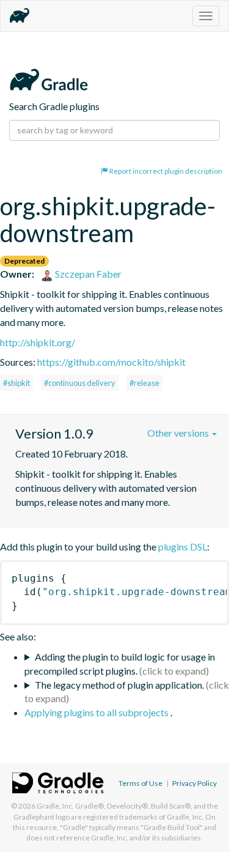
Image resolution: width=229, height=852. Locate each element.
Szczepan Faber (87, 274)
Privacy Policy (194, 783)
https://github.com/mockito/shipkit (111, 362)
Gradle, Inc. (55, 805)
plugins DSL (182, 546)
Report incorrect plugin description (165, 171)
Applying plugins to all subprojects (97, 712)
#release (144, 383)
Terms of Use (140, 783)
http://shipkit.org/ (37, 342)
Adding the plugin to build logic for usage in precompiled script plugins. (119, 663)
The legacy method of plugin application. (119, 685)
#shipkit (16, 383)
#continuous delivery (79, 383)
